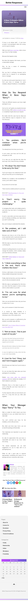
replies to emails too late (19, 110)
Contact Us (6, 525)
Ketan (22, 38)
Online (4, 548)
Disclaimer (6, 528)
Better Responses (14, 2)
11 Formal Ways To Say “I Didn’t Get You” (7, 501)
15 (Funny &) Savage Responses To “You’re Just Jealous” (18, 503)
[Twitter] (11, 482)
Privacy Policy (7, 530)
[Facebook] (8, 482)
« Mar (3, 578)
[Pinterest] (17, 482)
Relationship (6, 545)
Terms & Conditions (8, 533)
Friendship (6, 554)
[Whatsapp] (20, 482)
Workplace (6, 32)
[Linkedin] (14, 482)
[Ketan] (6, 470)
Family (4, 542)
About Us (5, 522)
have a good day (14, 50)
